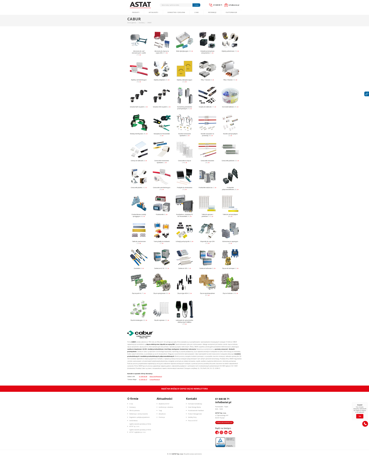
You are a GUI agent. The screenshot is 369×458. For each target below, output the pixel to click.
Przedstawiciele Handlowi (196, 410)
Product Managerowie (195, 414)
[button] (365, 424)
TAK (360, 416)
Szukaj (196, 5)
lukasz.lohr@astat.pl (156, 376)
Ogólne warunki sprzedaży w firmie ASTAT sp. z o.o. (140, 425)
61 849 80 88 (143, 376)
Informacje (212, 12)
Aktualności (153, 12)
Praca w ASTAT (193, 420)
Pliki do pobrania (134, 410)
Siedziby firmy (192, 417)
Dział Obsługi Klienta (194, 407)
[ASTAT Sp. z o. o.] (140, 5)
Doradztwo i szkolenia (176, 12)
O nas (196, 12)
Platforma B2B (231, 12)
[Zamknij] (367, 402)
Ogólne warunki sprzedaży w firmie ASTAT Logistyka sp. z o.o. (140, 431)
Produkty (135, 12)
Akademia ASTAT (164, 404)
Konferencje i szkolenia (166, 407)
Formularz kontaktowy (195, 404)
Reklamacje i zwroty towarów (138, 414)
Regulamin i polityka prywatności (139, 417)
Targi (160, 410)
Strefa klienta (133, 420)
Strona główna (131, 23)
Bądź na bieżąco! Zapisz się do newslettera (184, 388)
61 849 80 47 (143, 379)
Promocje (162, 417)
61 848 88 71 (222, 398)
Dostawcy (142, 23)
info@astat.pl (223, 402)
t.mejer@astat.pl (155, 379)
